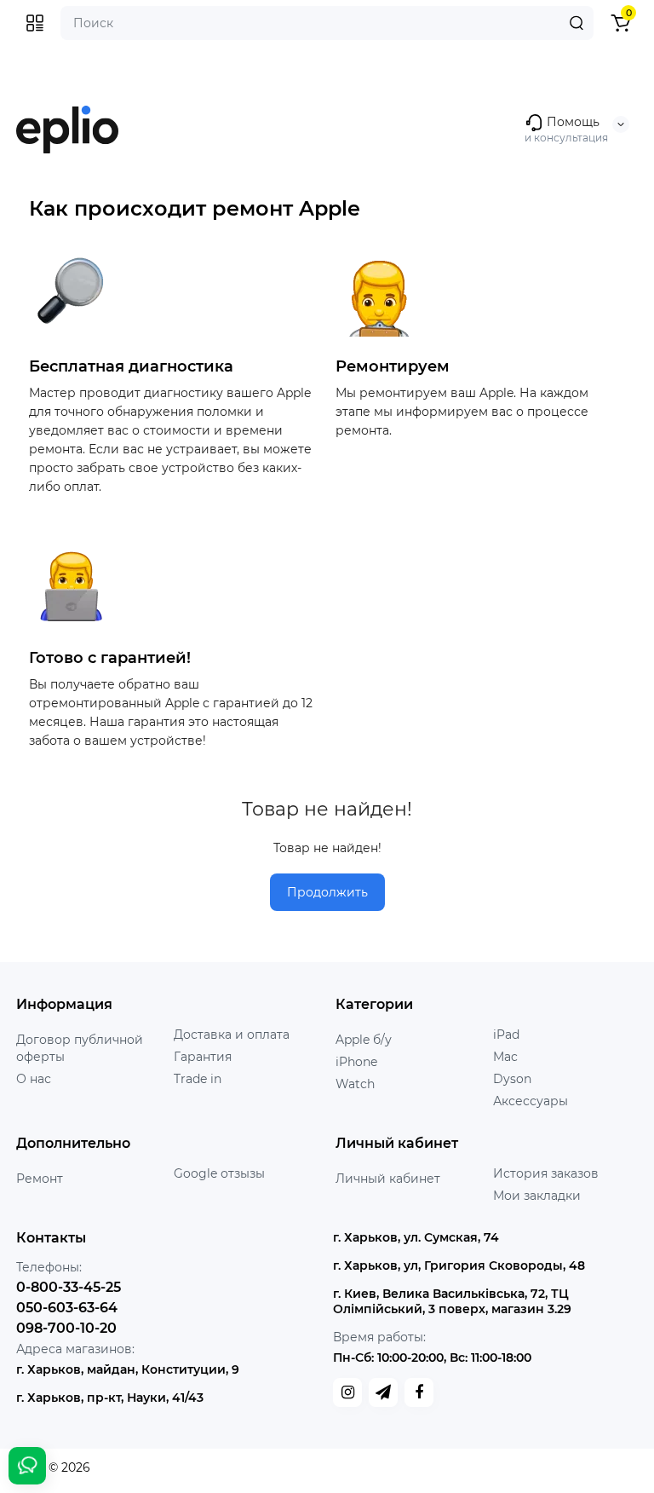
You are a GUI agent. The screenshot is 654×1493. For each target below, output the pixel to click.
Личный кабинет (388, 1178)
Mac (505, 1056)
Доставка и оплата (232, 1034)
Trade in (197, 1079)
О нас (33, 1079)
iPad (506, 1034)
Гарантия (203, 1056)
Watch (355, 1084)
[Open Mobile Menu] (35, 23)
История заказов (546, 1173)
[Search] (576, 23)
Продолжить (327, 892)
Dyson (512, 1079)
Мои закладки (537, 1195)
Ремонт (39, 1178)
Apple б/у (364, 1039)
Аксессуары (530, 1101)
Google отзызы (219, 1173)
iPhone (356, 1061)
